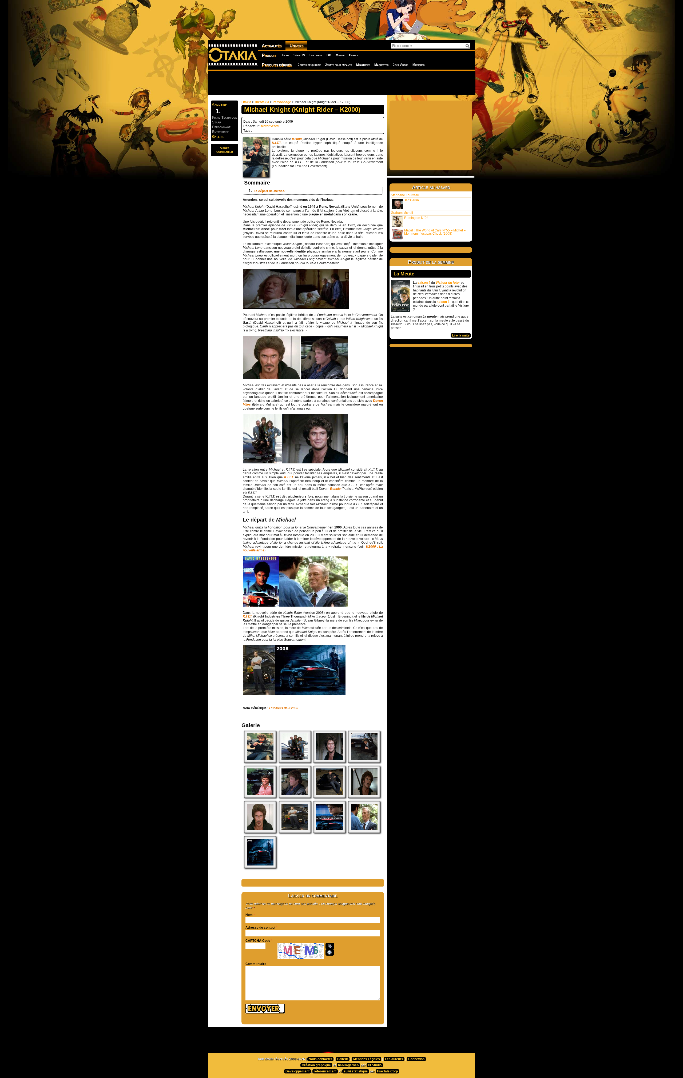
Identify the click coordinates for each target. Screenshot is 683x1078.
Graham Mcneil (402, 213)
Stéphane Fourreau (405, 195)
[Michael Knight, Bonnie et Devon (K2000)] (262, 462)
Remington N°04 (416, 218)
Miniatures (363, 65)
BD (329, 55)
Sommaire (219, 105)
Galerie (218, 136)
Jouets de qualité (309, 65)
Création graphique (316, 1065)
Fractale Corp (387, 1071)
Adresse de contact (260, 927)
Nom (249, 915)
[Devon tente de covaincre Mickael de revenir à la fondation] (313, 605)
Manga (340, 55)
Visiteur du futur (448, 282)
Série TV (299, 55)
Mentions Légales (366, 1059)
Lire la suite (461, 335)
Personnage (282, 102)
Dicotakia (262, 102)
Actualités (271, 45)
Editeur (342, 1059)
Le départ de (269, 191)
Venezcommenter (224, 149)
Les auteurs (394, 1059)
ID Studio (375, 1065)
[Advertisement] (341, 83)
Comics (353, 55)
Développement (297, 1071)
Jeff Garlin (411, 200)
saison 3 (443, 302)
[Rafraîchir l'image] (329, 952)
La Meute (404, 273)
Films (285, 55)
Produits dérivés (277, 65)
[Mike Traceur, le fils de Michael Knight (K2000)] (259, 694)
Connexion (416, 1059)
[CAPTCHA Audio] (329, 946)
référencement (325, 1071)
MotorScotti (270, 126)
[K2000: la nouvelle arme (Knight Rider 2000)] (261, 605)
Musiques (418, 65)
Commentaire (255, 964)
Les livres (315, 55)
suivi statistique (356, 1071)
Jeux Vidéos (400, 65)
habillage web (348, 1065)
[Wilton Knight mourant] (296, 308)
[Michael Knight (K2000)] (324, 378)
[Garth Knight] (271, 378)
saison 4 (424, 282)
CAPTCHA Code (257, 941)
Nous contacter (320, 1059)
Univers (296, 45)
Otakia (246, 102)
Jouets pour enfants (338, 65)
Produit (269, 55)
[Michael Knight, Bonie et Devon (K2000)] (295, 761)
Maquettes (381, 65)
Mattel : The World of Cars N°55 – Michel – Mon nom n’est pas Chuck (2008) (435, 232)
